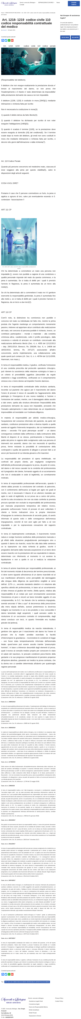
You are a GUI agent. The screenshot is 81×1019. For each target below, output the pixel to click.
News (58, 2)
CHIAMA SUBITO (73, 3)
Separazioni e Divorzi (35, 1015)
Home (2, 12)
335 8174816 (65, 37)
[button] (35, 2)
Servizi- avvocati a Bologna (36, 998)
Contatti (22, 4)
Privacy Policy (59, 998)
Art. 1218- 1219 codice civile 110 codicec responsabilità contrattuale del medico (27, 981)
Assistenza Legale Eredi (36, 1001)
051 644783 (75, 37)
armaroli (4, 30)
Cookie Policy (59, 1001)
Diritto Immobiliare (34, 1010)
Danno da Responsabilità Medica (38, 1007)
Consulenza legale (34, 1004)
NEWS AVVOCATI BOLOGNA (12, 12)
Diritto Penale (33, 1013)
